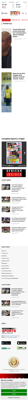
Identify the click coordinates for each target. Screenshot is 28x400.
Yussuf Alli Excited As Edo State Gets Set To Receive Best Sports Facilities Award (19, 32)
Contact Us (5, 253)
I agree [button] (14, 390)
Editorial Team (5, 261)
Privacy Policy (5, 266)
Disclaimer (4, 263)
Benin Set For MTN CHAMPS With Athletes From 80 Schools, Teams (19, 76)
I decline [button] (14, 394)
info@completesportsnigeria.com (13, 335)
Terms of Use (5, 258)
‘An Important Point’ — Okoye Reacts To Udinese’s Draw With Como (18, 209)
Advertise (4, 256)
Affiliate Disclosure (7, 273)
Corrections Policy (6, 271)
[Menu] (4, 13)
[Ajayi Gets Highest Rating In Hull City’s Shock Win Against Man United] (6, 230)
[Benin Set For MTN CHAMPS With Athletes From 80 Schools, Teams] (7, 92)
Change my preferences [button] (14, 397)
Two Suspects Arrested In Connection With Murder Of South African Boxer (19, 219)
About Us (4, 251)
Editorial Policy (5, 268)
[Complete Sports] (15, 13)
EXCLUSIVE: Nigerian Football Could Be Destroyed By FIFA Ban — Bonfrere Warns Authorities (18, 188)
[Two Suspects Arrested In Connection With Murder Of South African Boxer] (6, 220)
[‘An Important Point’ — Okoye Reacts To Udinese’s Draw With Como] (6, 209)
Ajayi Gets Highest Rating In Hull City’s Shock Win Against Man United (19, 229)
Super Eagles (16, 20)
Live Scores (6, 20)
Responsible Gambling (8, 276)
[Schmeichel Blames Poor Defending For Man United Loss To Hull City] (6, 200)
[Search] (23, 13)
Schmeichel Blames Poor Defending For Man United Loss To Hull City (19, 199)
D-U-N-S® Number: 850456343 (10, 278)
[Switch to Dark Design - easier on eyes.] (25, 13)
